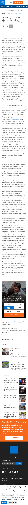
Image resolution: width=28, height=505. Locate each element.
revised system (15, 119)
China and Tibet (21, 322)
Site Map (11, 478)
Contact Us (4, 476)
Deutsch (16, 13)
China (4, 62)
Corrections (11, 476)
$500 (19, 308)
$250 (8, 308)
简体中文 (12, 13)
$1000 (9, 311)
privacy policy (5, 497)
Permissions (5, 478)
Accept (4, 502)
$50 (9, 304)
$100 (19, 304)
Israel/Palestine (9, 6)
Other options (13, 502)
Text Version (5, 481)
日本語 (20, 13)
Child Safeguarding (18, 478)
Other (19, 311)
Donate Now (18, 2)
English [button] (10, 2)
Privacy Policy (18, 476)
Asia (14, 322)
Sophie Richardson (13, 62)
